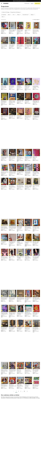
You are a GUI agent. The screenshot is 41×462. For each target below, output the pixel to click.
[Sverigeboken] (4, 237)
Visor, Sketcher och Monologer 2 (28, 298)
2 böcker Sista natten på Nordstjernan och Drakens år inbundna (28, 385)
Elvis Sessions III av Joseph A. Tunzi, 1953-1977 (4, 328)
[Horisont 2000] (20, 111)
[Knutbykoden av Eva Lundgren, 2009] (4, 152)
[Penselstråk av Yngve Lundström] (28, 237)
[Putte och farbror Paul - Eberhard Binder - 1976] (36, 365)
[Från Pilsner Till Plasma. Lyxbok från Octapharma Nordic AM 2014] (28, 308)
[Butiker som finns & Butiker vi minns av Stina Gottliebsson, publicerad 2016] (12, 152)
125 (24, 391)
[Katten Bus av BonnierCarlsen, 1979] (12, 380)
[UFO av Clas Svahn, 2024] (36, 181)
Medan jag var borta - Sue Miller (20, 257)
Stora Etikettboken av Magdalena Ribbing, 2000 (12, 242)
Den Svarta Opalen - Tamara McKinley (36, 257)
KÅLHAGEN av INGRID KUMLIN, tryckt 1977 (28, 157)
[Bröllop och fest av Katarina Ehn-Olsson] (4, 365)
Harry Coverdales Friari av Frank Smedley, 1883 (12, 328)
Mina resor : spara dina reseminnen (36, 242)
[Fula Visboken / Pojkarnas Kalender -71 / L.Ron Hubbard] (12, 181)
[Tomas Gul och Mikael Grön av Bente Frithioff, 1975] (28, 365)
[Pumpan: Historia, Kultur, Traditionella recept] (4, 222)
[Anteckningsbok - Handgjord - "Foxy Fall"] (36, 81)
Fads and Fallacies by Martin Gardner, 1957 (20, 298)
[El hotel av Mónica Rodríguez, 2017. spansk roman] (20, 25)
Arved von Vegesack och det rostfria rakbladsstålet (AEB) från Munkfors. (12, 31)
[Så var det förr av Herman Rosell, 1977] (20, 181)
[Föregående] (14, 391)
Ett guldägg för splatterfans (35, 45)
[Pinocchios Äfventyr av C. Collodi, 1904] (28, 40)
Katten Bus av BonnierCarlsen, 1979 (12, 385)
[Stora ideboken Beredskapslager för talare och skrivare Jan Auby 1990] (36, 323)
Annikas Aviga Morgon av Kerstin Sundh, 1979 (20, 385)
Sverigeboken (3, 241)
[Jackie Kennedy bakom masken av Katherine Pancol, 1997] (4, 181)
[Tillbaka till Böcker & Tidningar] (1, 12)
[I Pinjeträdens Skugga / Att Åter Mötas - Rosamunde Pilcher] (28, 252)
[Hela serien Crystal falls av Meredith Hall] (36, 293)
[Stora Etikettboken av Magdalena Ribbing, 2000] (12, 237)
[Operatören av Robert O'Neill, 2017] (20, 152)
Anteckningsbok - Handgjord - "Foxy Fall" (36, 87)
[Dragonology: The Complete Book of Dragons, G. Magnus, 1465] (36, 96)
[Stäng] (40, 1)
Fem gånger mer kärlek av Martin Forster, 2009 (3, 102)
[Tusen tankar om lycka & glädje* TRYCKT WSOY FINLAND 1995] (12, 40)
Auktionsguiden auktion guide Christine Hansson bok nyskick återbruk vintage (20, 228)
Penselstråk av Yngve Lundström (28, 242)
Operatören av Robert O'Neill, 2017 (20, 157)
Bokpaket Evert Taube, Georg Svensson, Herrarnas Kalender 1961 (28, 328)
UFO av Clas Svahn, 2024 (36, 186)
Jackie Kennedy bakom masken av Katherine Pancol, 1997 (4, 186)
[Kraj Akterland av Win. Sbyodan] (20, 323)
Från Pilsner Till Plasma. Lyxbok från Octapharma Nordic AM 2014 (28, 313)
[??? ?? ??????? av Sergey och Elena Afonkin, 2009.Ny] (4, 40)
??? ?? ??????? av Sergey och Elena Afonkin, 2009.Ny (4, 46)
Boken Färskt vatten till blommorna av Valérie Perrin (28, 117)
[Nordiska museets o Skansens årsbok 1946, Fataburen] (12, 293)
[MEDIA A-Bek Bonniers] (36, 152)
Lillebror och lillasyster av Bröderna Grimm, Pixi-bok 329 (20, 371)
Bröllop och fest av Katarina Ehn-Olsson (4, 370)
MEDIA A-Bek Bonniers (35, 157)
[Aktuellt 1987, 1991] (20, 96)
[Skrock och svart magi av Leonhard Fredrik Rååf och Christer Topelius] (36, 25)
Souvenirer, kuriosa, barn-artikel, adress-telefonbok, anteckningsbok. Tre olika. (36, 228)
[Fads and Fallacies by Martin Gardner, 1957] (20, 293)
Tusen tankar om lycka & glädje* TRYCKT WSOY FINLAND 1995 (11, 46)
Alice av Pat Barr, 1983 (12, 257)
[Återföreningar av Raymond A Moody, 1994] (28, 222)
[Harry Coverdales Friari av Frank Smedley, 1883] (12, 323)
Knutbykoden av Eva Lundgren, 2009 (4, 157)
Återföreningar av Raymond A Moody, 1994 (28, 228)
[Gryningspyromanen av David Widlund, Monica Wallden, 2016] (36, 111)
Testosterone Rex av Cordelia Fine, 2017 (12, 370)
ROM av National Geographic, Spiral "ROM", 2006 (36, 173)
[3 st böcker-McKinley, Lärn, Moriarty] (20, 81)
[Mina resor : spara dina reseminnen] (36, 237)
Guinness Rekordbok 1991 (4, 116)
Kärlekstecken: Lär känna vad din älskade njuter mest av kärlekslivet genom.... (36, 313)
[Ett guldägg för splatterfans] (36, 40)
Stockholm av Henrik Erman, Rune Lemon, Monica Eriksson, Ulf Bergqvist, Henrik (12, 173)
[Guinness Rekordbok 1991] (4, 111)
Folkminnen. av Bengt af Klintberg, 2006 (28, 186)
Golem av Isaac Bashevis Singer (3, 87)
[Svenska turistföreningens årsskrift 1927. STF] (20, 237)
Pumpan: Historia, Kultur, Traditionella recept (4, 228)
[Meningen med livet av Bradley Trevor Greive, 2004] (12, 308)
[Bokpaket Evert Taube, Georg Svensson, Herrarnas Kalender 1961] (28, 323)
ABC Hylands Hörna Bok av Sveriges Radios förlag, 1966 (36, 385)
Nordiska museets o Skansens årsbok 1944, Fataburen (4, 299)
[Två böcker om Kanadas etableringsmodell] (4, 25)
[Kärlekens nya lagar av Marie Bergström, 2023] (4, 308)
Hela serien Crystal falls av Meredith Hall (36, 298)
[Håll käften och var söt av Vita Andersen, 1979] (4, 252)
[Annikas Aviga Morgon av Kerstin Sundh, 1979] (20, 380)
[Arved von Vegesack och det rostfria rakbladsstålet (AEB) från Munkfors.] (12, 25)
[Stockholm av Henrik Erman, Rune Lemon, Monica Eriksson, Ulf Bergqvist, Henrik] (12, 167)
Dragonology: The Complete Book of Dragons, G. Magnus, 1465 (36, 102)
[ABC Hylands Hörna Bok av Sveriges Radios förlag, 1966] (36, 380)
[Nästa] (27, 391)
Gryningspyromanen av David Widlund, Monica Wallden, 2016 (36, 117)
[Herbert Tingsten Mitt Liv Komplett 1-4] (20, 40)
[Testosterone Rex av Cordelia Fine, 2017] (12, 365)
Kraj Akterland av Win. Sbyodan (20, 328)
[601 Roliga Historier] (20, 167)
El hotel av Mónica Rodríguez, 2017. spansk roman (20, 31)
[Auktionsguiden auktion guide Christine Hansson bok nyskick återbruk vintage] (20, 222)
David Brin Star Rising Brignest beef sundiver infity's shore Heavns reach (4, 173)
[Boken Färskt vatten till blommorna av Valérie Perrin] (28, 111)
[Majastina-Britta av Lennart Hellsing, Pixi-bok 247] (4, 380)
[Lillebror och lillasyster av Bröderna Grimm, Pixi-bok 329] (20, 365)
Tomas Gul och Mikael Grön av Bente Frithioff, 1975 (28, 371)
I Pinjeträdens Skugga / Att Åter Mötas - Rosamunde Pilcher (28, 257)
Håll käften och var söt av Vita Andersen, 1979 (4, 257)
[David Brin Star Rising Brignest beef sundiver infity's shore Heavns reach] (4, 167)
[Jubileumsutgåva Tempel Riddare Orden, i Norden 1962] (28, 167)
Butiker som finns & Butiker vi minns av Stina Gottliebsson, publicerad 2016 (12, 158)
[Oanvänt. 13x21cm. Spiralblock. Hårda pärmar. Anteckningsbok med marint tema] (12, 96)
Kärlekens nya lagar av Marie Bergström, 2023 (4, 313)
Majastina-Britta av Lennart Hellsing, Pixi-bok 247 (4, 385)
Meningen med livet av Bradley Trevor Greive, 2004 (12, 313)
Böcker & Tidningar (5, 12)
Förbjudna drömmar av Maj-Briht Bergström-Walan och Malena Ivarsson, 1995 (20, 313)
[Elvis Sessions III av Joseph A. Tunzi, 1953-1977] (4, 323)
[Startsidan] (5, 3)
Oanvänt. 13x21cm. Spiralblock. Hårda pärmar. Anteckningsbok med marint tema (12, 102)
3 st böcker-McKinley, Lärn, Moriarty (19, 87)
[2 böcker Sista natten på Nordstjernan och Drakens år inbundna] (28, 380)
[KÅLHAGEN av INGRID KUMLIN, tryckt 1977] (28, 152)
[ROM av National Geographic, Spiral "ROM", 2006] (36, 167)
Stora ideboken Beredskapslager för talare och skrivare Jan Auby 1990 (36, 328)
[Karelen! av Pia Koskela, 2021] (28, 81)
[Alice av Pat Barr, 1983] (12, 252)
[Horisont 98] (28, 96)
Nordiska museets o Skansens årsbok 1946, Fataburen (12, 299)
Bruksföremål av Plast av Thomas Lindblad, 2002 (12, 228)
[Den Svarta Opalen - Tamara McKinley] (36, 252)
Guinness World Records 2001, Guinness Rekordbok (12, 87)
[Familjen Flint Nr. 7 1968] (28, 25)
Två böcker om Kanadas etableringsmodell (4, 31)
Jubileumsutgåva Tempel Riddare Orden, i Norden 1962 (28, 173)
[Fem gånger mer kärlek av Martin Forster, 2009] (4, 96)
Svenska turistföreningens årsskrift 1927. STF (20, 242)
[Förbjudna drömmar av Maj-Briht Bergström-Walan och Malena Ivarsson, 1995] (20, 308)
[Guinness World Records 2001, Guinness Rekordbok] (12, 81)
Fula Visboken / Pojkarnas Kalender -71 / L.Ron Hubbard (12, 186)
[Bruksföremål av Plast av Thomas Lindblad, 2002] (12, 222)
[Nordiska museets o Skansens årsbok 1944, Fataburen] (4, 293)
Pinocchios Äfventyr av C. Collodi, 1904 (28, 45)
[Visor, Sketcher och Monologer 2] (28, 293)
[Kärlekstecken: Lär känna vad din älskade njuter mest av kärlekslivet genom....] (36, 308)
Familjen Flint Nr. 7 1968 (28, 30)
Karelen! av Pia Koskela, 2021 (27, 87)
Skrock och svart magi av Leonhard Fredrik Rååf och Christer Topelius (36, 31)
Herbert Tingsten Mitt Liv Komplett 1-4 (20, 45)
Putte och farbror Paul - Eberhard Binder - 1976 (36, 371)
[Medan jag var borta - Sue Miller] (20, 252)
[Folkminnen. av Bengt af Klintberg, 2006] (28, 181)
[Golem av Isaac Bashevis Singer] (4, 81)
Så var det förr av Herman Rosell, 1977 (20, 186)
